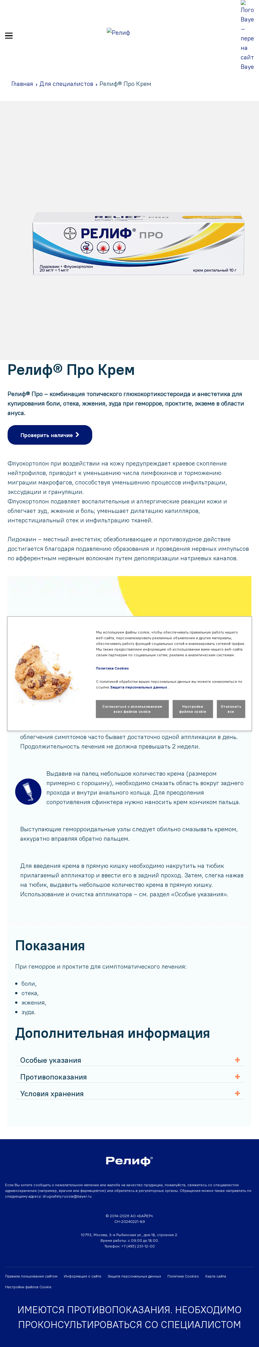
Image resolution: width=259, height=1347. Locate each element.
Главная (22, 83)
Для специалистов (66, 83)
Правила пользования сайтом (31, 1276)
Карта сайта (215, 1276)
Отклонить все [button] (231, 709)
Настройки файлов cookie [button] (193, 709)
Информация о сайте (82, 1276)
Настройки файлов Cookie (28, 1286)
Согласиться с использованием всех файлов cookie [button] (132, 709)
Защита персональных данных (134, 1276)
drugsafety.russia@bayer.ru (67, 1196)
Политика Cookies (183, 1276)
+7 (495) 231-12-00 (138, 1246)
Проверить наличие (47, 435)
